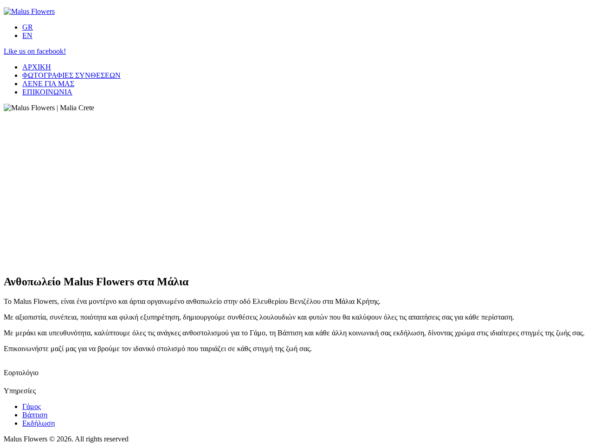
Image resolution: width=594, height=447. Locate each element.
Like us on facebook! (35, 51)
